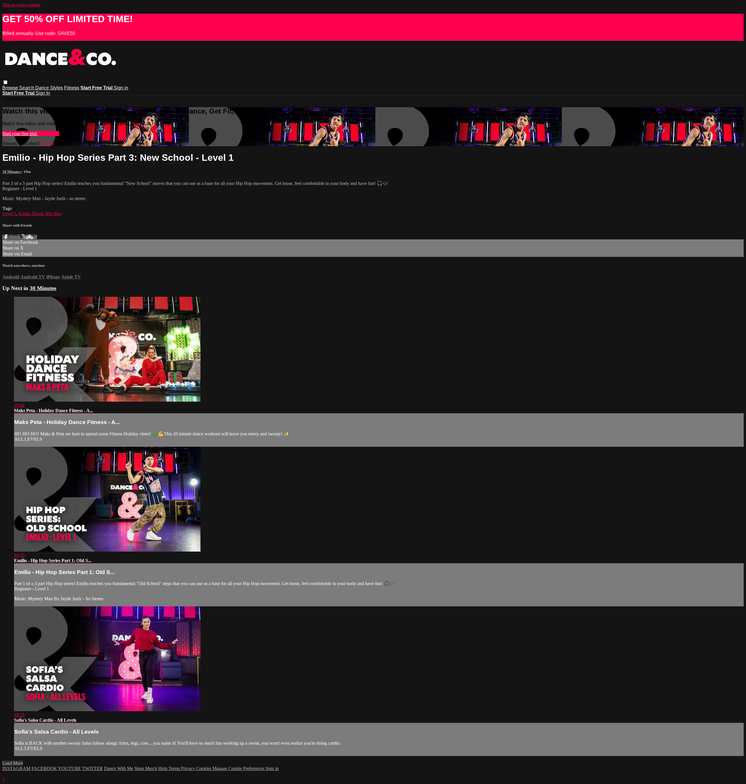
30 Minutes (11, 171)
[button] (5, 82)
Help (163, 768)
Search (27, 87)
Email (31, 236)
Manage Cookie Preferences (238, 768)
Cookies (204, 768)
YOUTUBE (69, 768)
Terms (174, 768)
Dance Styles (49, 87)
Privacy (188, 768)
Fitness (71, 87)
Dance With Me (118, 768)
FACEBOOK (44, 768)
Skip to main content (21, 4)
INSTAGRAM (16, 768)
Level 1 (9, 213)
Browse (10, 87)
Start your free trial (20, 133)
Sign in (121, 87)
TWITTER (92, 768)
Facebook (12, 236)
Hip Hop (53, 213)
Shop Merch (145, 768)
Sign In (43, 93)
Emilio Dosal (31, 213)
